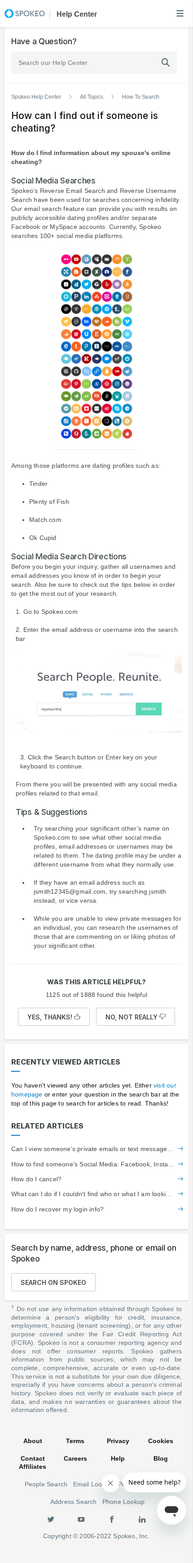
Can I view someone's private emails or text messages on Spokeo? (93, 1148)
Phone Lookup (123, 1501)
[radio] (54, 1017)
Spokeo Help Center (36, 97)
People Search (46, 1484)
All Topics (91, 97)
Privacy (118, 1440)
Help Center (76, 14)
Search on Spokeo (53, 1282)
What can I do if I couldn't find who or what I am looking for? (93, 1193)
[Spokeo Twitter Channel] (51, 1519)
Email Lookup (93, 1484)
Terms (75, 1440)
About (32, 1440)
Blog (161, 1458)
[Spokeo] (24, 13)
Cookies (160, 1440)
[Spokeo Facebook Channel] (112, 1519)
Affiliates (32, 1466)
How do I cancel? (36, 1179)
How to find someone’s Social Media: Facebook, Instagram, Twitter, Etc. (93, 1164)
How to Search (140, 97)
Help (118, 1458)
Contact (33, 1458)
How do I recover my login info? (57, 1209)
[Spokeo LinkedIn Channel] (142, 1519)
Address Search (73, 1501)
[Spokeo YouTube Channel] (81, 1519)
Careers (75, 1458)
